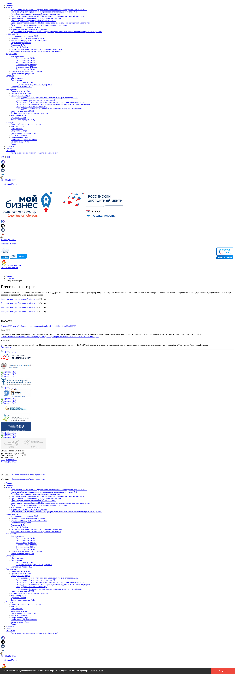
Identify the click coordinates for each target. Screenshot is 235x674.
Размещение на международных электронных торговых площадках (39, 25)
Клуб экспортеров (18, 115)
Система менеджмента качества (24, 140)
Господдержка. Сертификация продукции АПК (35, 100)
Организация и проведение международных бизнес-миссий (36, 18)
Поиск (13, 144)
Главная (9, 3)
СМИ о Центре (17, 129)
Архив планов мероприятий (22, 73)
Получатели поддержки (21, 137)
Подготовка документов (21, 43)
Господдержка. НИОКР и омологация (31, 107)
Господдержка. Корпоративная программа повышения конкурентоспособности (49, 109)
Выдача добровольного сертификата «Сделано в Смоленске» (36, 49)
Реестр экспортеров (19, 135)
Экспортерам (11, 89)
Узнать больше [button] (96, 671)
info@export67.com (9, 184)
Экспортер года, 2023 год (26, 62)
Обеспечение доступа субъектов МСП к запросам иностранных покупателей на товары (47, 16)
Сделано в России (18, 118)
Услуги (9, 7)
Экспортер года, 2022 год (26, 65)
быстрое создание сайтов (22, 475)
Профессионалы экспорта (21, 93)
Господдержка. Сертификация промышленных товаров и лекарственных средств (50, 102)
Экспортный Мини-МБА (21, 87)
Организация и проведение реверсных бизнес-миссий (33, 21)
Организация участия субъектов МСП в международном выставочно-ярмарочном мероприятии (51, 23)
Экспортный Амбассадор (21, 47)
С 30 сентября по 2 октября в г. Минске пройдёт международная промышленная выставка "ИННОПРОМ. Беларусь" (50, 337)
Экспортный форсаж (24, 82)
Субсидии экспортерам (20, 96)
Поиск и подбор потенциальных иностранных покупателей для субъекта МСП (44, 12)
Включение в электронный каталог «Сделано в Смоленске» (36, 51)
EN (8, 157)
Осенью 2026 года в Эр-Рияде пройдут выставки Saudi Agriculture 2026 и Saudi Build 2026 (38, 326)
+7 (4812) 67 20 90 (8, 180)
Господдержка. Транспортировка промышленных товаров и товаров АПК (47, 98)
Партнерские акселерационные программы (34, 84)
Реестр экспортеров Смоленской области (18, 299)
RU (2, 157)
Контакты (10, 146)
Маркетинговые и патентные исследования (29, 29)
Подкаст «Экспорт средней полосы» (26, 124)
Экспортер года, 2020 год (26, 69)
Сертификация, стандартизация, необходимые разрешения (35, 14)
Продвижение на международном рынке (28, 38)
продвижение (40, 475)
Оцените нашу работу (20, 142)
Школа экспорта (17, 78)
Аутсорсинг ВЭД (18, 45)
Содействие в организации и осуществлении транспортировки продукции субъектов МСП (49, 10)
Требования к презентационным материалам (29, 113)
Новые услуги (12, 34)
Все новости (6, 347)
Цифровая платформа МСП (22, 111)
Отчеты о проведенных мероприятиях (27, 71)
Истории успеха (17, 126)
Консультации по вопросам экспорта (26, 27)
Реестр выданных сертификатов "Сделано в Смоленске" (34, 153)
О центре (10, 122)
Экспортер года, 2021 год (26, 67)
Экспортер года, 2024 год (26, 60)
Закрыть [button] (223, 671)
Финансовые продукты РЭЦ (23, 120)
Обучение (10, 76)
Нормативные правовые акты (23, 133)
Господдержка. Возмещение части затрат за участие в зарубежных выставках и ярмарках (53, 104)
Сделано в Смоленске (10, 149)
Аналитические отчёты (20, 91)
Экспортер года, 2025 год (26, 58)
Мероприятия (11, 54)
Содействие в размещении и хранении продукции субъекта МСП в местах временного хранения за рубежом (56, 32)
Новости (9, 5)
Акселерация (16, 80)
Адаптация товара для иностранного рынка (29, 40)
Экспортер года (17, 56)
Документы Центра (19, 131)
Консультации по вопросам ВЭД (24, 36)
